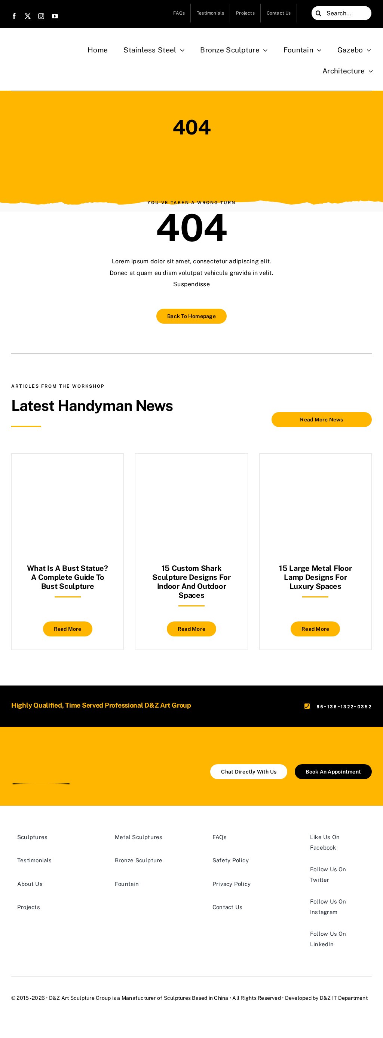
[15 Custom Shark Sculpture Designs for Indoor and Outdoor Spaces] (191, 472)
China (221, 998)
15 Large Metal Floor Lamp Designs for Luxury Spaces (315, 577)
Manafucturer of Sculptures (156, 998)
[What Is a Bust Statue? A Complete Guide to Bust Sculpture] (67, 472)
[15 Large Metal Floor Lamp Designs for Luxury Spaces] (315, 472)
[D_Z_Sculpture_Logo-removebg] (41, 752)
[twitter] (28, 16)
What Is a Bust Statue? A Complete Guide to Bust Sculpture (67, 577)
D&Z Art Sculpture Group (80, 998)
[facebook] (14, 16)
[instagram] (41, 16)
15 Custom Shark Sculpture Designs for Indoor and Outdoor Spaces (191, 582)
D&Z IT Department (344, 998)
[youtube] (55, 16)
